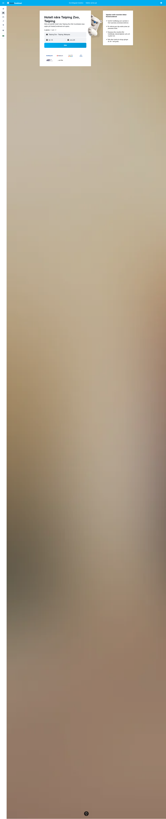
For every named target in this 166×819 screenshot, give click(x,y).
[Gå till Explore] (3, 25)
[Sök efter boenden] (3, 13)
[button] (3, 3)
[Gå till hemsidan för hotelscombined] (14, 3)
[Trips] (3, 30)
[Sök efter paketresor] (3, 21)
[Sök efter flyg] (3, 9)
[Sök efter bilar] (3, 17)
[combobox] (50, 30)
